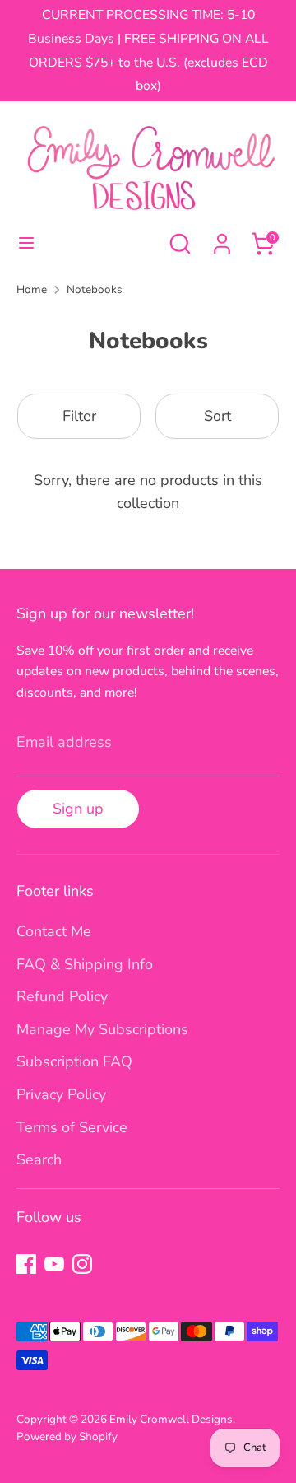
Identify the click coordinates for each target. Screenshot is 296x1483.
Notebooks (95, 289)
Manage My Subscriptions (102, 1029)
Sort (217, 416)
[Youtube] (54, 1264)
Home (31, 289)
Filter (79, 416)
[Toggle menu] (26, 243)
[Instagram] (82, 1264)
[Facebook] (26, 1264)
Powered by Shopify (67, 1436)
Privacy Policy (61, 1094)
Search (39, 1159)
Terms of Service (71, 1127)
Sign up (78, 808)
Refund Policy (62, 996)
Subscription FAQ (74, 1061)
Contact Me (53, 931)
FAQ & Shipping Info (84, 964)
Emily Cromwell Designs (171, 1419)
